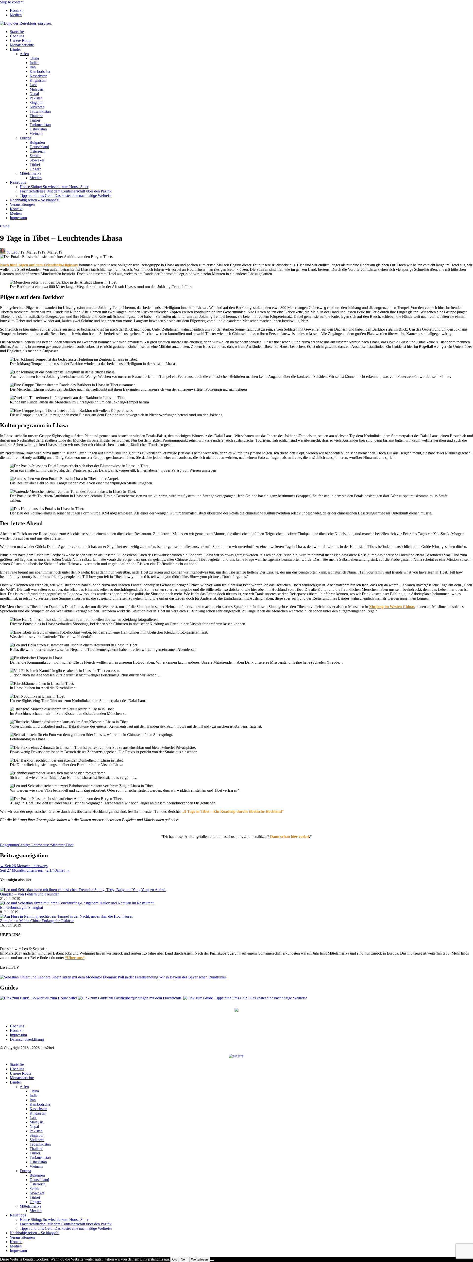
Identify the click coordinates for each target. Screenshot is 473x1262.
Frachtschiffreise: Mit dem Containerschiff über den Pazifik (66, 191)
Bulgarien (37, 142)
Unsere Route (20, 40)
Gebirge (24, 845)
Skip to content (11, 2)
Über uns (17, 36)
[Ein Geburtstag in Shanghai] (77, 903)
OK (174, 1259)
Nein (184, 1259)
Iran (33, 67)
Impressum (18, 218)
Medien (16, 15)
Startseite (17, 32)
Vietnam (36, 133)
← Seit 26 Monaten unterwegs (24, 866)
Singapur (37, 102)
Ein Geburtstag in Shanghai (21, 907)
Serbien (35, 156)
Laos (33, 85)
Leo (12, 252)
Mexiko (36, 178)
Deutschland (39, 147)
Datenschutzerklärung (27, 1039)
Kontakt (16, 10)
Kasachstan (38, 76)
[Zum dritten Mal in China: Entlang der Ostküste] (66, 916)
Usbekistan (38, 129)
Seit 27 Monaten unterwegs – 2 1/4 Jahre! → (35, 870)
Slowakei (37, 160)
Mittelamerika (30, 173)
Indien (34, 63)
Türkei (35, 120)
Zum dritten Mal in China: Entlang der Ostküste (37, 921)
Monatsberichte (22, 45)
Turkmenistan (40, 125)
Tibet (69, 845)
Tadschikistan (40, 111)
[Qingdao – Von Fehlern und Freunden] (83, 890)
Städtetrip (58, 845)
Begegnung (9, 845)
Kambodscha (40, 71)
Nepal (34, 94)
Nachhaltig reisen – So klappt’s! (34, 200)
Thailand (36, 116)
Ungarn (35, 169)
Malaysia (37, 89)
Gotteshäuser (41, 845)
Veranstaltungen (22, 204)
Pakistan (36, 98)
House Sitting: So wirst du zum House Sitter (54, 187)
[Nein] (212, 1260)
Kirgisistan (38, 80)
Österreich (38, 151)
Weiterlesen (199, 1259)
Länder (15, 49)
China (34, 58)
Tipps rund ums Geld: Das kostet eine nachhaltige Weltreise (66, 195)
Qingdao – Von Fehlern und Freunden (29, 894)
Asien (24, 54)
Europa (25, 138)
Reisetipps (18, 182)
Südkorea (37, 107)
